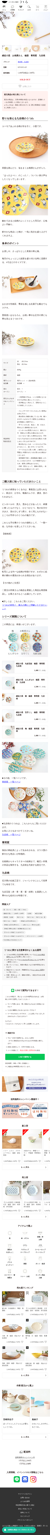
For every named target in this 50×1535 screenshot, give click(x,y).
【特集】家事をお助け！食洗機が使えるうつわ (17, 928)
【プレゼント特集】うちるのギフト (14, 932)
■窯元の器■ (38, 913)
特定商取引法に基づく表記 (25, 1505)
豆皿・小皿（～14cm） (20, 909)
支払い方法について (25, 1509)
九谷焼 (29, 913)
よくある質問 (25, 1501)
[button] (6, 48)
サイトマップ (25, 1516)
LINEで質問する (25, 1057)
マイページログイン (25, 1494)
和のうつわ (20, 917)
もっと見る (25, 1167)
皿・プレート (7, 909)
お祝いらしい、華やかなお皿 (31, 924)
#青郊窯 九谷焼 (8, 917)
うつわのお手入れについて (29, 960)
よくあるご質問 (38, 970)
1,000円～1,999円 (19, 913)
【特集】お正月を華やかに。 (28, 921)
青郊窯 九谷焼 (23, 62)
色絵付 (14, 921)
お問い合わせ (25, 1498)
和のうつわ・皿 (40, 917)
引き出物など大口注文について (13, 940)
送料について (25, 1512)
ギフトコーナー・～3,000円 (34, 936)
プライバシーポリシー (25, 1520)
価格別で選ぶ (7, 913)
